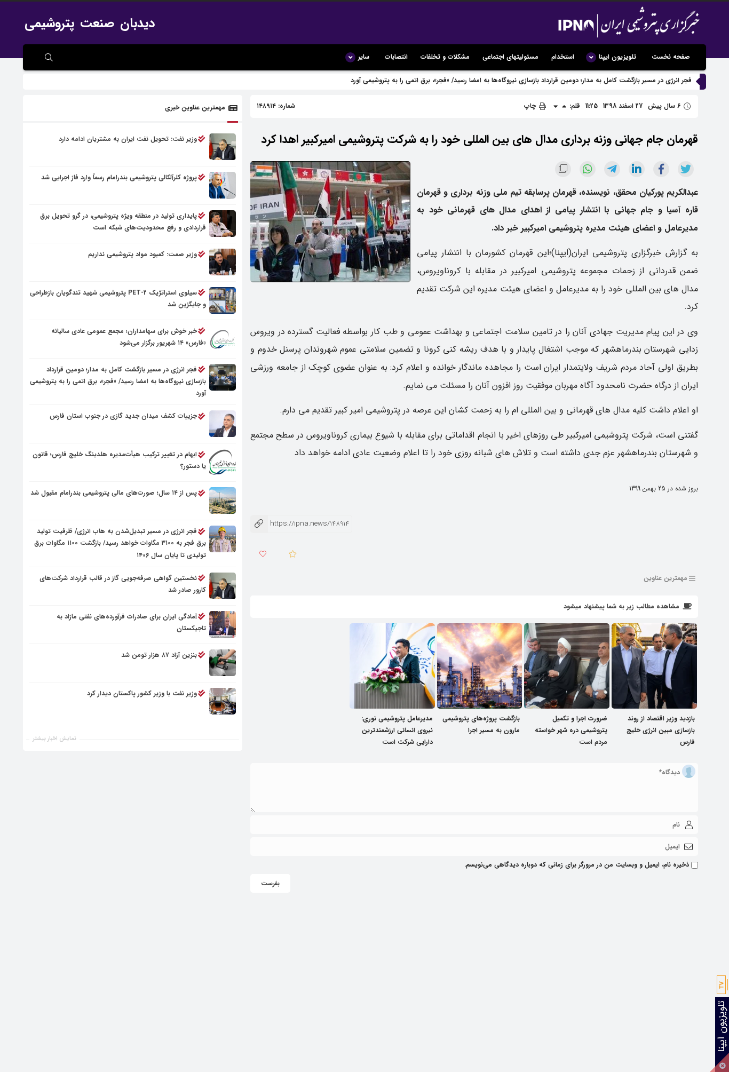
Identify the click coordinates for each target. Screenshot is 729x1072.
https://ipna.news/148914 (299, 523)
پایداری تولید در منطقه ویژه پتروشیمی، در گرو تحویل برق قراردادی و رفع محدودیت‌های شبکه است (123, 222)
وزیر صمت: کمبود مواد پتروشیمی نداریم (142, 254)
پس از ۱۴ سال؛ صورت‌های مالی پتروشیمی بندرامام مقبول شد (113, 493)
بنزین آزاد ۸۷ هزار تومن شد (159, 655)
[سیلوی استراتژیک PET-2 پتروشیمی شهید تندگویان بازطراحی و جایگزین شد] (222, 300)
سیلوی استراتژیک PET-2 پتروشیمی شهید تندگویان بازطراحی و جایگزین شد (118, 298)
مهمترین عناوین (665, 578)
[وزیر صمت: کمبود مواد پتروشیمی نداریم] (222, 262)
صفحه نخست (671, 57)
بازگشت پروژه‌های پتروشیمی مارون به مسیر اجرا (481, 724)
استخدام (562, 57)
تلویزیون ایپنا (617, 57)
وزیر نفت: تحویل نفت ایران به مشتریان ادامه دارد (128, 139)
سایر (363, 57)
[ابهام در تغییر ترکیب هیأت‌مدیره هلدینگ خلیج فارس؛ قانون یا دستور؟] (222, 462)
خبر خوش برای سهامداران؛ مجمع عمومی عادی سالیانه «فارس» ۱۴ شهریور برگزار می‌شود (128, 337)
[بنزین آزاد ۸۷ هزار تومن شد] (222, 662)
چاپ (531, 106)
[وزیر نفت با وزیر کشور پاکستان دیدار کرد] (222, 701)
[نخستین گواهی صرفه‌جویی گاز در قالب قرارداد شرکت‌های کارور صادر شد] (222, 586)
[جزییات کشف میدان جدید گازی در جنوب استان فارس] (222, 424)
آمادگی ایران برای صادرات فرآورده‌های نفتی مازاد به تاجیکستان (131, 622)
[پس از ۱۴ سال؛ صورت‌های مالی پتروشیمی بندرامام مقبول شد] (222, 501)
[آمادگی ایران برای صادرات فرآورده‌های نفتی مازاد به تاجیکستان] (222, 624)
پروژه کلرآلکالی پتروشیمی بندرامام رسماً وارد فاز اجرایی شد (119, 177)
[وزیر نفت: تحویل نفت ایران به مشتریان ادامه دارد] (222, 146)
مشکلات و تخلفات (445, 57)
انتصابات (396, 57)
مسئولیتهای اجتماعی (510, 57)
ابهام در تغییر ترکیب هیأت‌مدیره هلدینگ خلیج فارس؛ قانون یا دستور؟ (119, 461)
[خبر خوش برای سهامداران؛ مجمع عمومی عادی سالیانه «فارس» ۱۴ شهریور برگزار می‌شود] (222, 338)
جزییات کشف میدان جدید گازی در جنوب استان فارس (123, 416)
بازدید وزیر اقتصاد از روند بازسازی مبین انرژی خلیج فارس (661, 730)
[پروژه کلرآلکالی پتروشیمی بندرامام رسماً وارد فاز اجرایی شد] (222, 185)
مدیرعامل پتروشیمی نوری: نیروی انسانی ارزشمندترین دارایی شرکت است (397, 730)
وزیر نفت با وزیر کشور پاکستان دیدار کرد (142, 693)
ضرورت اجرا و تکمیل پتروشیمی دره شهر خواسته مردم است (571, 730)
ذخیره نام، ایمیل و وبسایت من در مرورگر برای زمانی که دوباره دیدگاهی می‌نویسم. (576, 865)
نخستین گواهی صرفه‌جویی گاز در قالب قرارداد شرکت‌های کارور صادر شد (122, 584)
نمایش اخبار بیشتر (54, 738)
